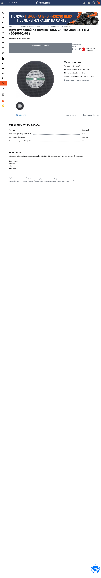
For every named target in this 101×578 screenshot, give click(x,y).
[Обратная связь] (95, 569)
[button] (9, 106)
